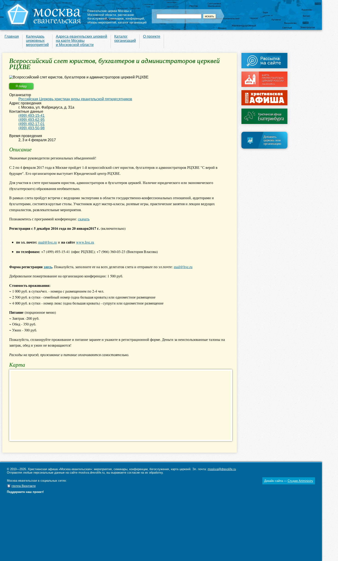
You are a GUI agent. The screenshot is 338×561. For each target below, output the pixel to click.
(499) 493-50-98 (31, 128)
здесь (48, 266)
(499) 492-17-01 (31, 124)
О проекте (151, 36)
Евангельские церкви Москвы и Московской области (109, 13)
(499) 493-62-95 (31, 120)
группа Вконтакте (23, 486)
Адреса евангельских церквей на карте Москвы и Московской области (81, 41)
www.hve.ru (85, 242)
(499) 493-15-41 (31, 116)
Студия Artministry (300, 481)
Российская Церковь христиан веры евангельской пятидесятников (75, 99)
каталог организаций (132, 22)
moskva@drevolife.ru (222, 469)
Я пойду (21, 86)
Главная (12, 36)
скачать (83, 218)
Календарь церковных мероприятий (37, 41)
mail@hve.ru (47, 242)
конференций (135, 18)
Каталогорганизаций (125, 39)
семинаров (116, 18)
